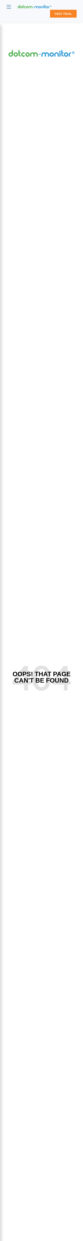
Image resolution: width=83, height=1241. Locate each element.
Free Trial (63, 13)
